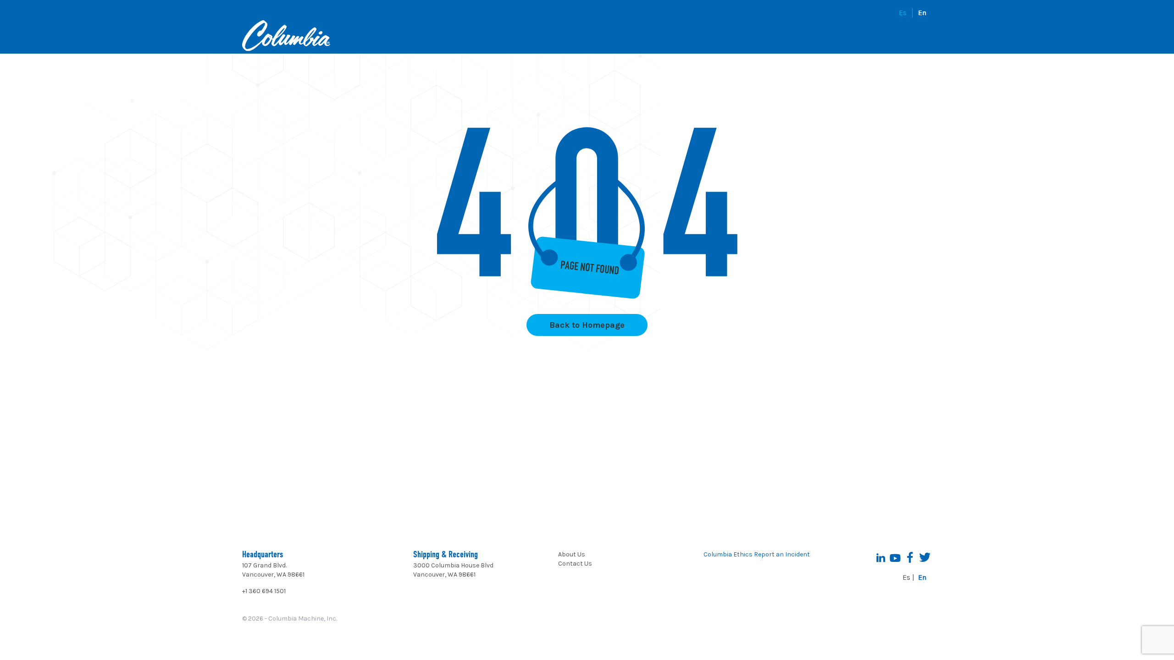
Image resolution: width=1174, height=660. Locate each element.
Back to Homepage (587, 325)
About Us (571, 554)
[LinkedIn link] (880, 557)
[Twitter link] (924, 557)
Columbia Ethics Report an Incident (756, 554)
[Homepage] (286, 37)
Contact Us (575, 563)
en (922, 12)
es (903, 12)
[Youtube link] (895, 557)
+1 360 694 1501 (264, 591)
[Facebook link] (910, 557)
